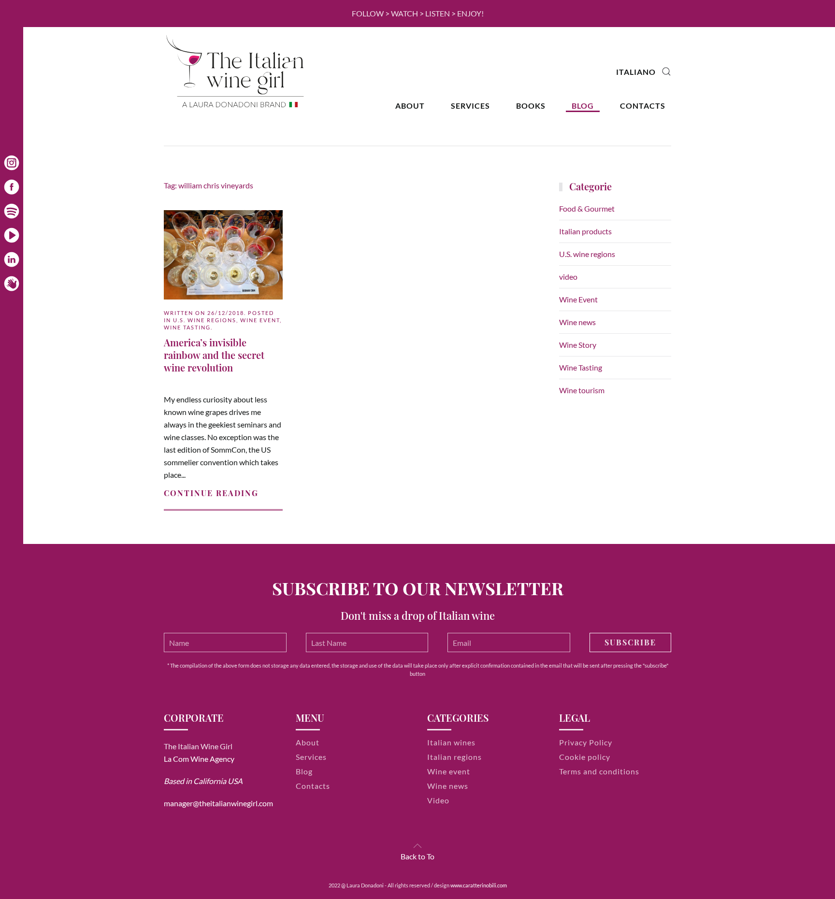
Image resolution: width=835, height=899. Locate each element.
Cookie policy (584, 756)
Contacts (642, 105)
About (410, 105)
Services (470, 105)
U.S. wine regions (204, 320)
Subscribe (630, 642)
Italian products (585, 231)
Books (531, 105)
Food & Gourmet (587, 208)
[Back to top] (417, 846)
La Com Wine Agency (199, 758)
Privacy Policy (585, 742)
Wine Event (260, 320)
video (568, 276)
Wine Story (577, 344)
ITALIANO (636, 71)
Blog (583, 105)
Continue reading (211, 493)
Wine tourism (582, 390)
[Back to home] (236, 71)
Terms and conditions (599, 771)
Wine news (577, 322)
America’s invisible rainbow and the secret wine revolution (214, 355)
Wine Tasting (187, 327)
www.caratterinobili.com (478, 885)
